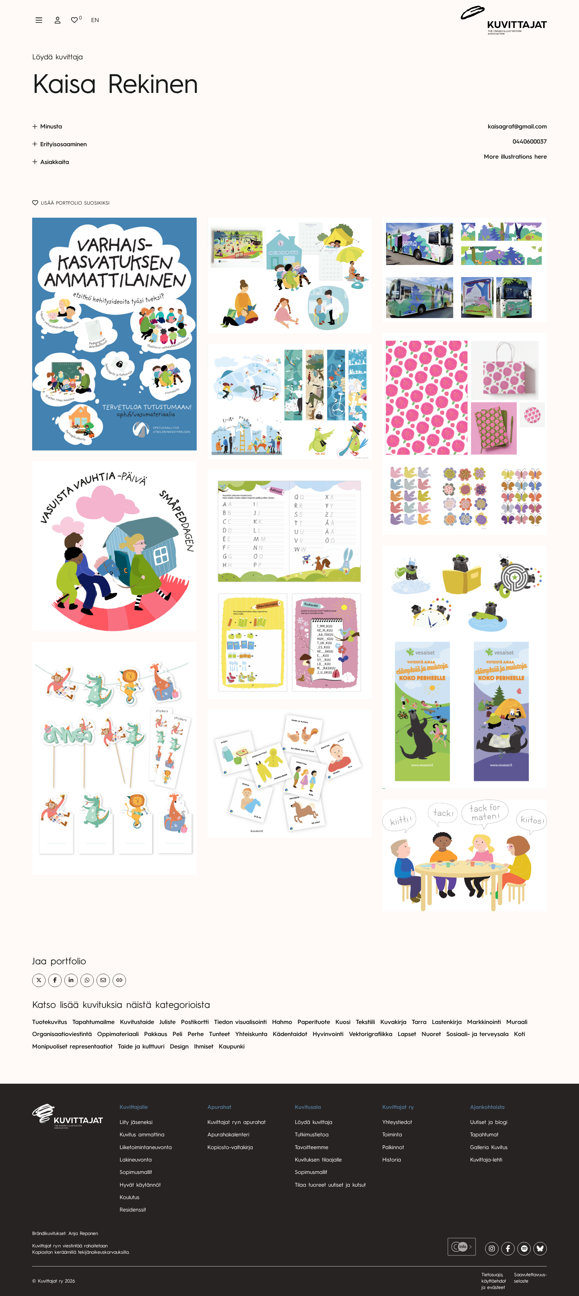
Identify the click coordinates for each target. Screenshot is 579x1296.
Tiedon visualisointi (240, 1022)
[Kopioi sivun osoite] (119, 980)
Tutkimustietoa (312, 1135)
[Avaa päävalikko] (39, 20)
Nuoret (431, 1034)
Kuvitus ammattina (142, 1135)
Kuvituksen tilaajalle (318, 1160)
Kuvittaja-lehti (486, 1160)
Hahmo (282, 1022)
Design (179, 1046)
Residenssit (133, 1210)
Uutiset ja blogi (488, 1122)
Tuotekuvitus (49, 1022)
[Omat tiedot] (57, 20)
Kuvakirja (393, 1022)
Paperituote (314, 1022)
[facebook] (508, 1248)
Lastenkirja (447, 1022)
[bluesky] (540, 1248)
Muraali (516, 1022)
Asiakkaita (54, 162)
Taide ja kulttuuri (141, 1046)
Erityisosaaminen (63, 144)
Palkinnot (393, 1147)
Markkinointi (484, 1022)
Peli (177, 1034)
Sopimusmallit (136, 1172)
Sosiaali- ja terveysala (477, 1034)
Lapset (407, 1034)
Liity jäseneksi (136, 1122)
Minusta (51, 126)
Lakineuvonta (136, 1160)
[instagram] (492, 1248)
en (95, 20)
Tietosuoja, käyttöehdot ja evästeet (493, 1281)
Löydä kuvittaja (57, 57)
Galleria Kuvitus (489, 1147)
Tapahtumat (484, 1135)
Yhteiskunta (251, 1034)
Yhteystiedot (397, 1122)
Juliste (167, 1022)
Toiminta (392, 1135)
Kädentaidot (290, 1034)
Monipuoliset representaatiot (72, 1046)
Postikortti (195, 1022)
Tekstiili (365, 1022)
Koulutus (129, 1197)
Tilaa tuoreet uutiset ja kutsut (330, 1185)
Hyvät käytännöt (140, 1185)
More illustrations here (515, 156)
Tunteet (219, 1034)
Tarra (419, 1022)
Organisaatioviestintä (62, 1034)
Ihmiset (203, 1046)
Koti (519, 1034)
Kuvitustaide (137, 1022)
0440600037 (530, 141)
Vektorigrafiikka (370, 1034)
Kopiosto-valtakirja (230, 1147)
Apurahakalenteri (228, 1135)
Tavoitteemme (311, 1147)
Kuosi (342, 1022)
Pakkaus (155, 1034)
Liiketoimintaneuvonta (146, 1147)
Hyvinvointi (328, 1034)
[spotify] (524, 1248)
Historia (391, 1160)
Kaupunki (232, 1046)
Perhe (196, 1034)
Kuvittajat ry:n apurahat (236, 1122)
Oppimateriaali (118, 1034)
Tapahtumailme (93, 1022)
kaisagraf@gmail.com (517, 126)
